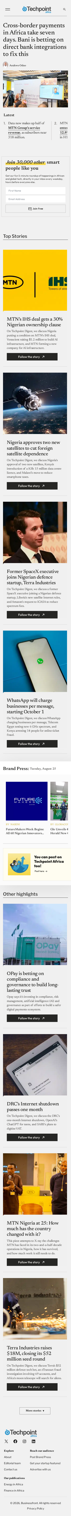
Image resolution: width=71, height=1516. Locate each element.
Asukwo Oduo (17, 65)
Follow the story (29, 357)
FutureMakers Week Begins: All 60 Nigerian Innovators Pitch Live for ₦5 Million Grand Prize (25, 831)
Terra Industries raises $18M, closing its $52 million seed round (29, 1354)
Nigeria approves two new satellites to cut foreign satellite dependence (33, 448)
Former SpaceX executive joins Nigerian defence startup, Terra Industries (33, 577)
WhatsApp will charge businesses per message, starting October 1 (30, 706)
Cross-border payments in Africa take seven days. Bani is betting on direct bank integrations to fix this (34, 40)
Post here (39, 871)
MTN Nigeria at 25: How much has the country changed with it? (32, 1229)
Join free (38, 208)
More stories (35, 1411)
